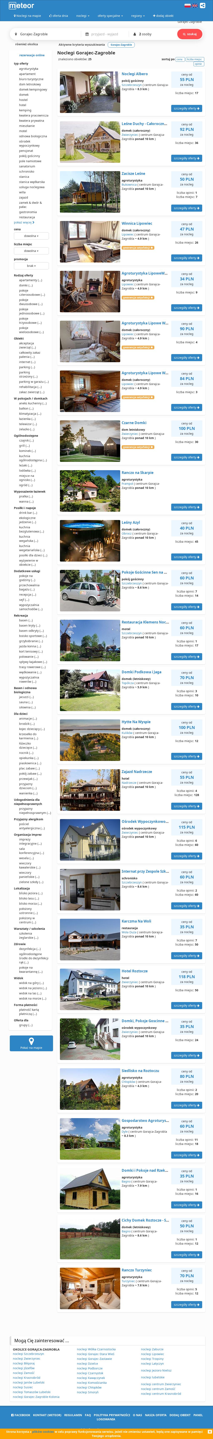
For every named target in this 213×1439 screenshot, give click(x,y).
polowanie (28, 657)
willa (22, 192)
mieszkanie (27, 126)
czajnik (26, 440)
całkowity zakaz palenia (29, 355)
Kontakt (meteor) (47, 1415)
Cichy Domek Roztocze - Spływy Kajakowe (158, 1220)
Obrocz (127, 533)
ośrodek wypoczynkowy (29, 143)
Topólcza (128, 683)
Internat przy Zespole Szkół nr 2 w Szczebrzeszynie (165, 871)
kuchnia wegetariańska (32, 548)
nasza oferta (156, 1415)
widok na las (30, 993)
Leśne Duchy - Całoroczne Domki (150, 123)
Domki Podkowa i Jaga (141, 672)
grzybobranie (31, 641)
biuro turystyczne (31, 79)
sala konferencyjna (31, 851)
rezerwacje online (32, 55)
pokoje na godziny (27, 578)
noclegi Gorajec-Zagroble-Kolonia (36, 1397)
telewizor (28, 424)
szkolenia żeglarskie (28, 935)
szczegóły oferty (185, 108)
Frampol (127, 484)
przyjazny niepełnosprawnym (34, 811)
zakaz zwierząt (31, 392)
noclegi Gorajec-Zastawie (94, 1359)
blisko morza (30, 903)
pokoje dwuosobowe (30, 302)
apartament (27, 74)
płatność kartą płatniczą (29, 1012)
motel (23, 131)
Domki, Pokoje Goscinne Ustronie (151, 1020)
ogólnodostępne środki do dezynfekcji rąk (33, 958)
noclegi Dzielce (87, 1363)
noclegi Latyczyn (152, 1363)
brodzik (27, 724)
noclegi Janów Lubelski (29, 1382)
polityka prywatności (112, 1415)
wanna (26, 501)
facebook (22, 1415)
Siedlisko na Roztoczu (140, 1070)
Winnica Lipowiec (137, 223)
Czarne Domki (134, 422)
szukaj (192, 34)
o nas (137, 1415)
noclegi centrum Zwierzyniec (161, 1384)
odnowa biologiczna (33, 136)
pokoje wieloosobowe (31, 330)
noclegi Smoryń (88, 1392)
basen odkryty (31, 631)
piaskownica (30, 763)
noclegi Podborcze (90, 1368)
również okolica (26, 44)
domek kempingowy (33, 89)
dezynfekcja (30, 949)
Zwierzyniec (130, 135)
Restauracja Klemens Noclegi (147, 622)
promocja (21, 259)
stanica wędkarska (32, 182)
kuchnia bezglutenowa (31, 529)
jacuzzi (26, 697)
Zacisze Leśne (133, 173)
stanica (24, 177)
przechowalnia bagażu (29, 587)
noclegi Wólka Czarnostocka (96, 1349)
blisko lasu (29, 898)
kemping (25, 110)
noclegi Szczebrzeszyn (28, 1354)
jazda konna (30, 646)
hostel (23, 100)
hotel (22, 105)
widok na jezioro (33, 988)
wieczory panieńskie (29, 875)
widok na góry (31, 983)
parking (27, 367)
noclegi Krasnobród (26, 1378)
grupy (25, 1025)
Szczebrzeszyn (132, 85)
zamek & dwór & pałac (30, 205)
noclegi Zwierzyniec (26, 1358)
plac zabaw (29, 768)
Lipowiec (128, 234)
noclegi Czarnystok (90, 1373)
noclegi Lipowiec (152, 1354)
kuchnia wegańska (28, 539)
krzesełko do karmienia (28, 736)
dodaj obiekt (180, 1415)
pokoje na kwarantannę (30, 969)
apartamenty (30, 280)
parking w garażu (34, 382)
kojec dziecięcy (32, 729)
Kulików (127, 733)
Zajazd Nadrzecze (137, 771)
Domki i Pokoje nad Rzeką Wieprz (151, 1170)
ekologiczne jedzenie (27, 520)
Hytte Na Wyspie (136, 721)
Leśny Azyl (131, 522)
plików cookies (43, 1432)
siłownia (27, 707)
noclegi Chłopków (89, 1387)
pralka (26, 496)
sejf (24, 600)
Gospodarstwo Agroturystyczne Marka (156, 1120)
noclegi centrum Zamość (158, 1389)
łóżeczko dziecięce (28, 745)
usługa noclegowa (32, 187)
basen (26, 620)
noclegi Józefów (24, 1368)
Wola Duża (129, 932)
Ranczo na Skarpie (138, 472)
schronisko (26, 171)
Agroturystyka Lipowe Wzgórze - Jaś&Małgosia (162, 323)
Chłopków (128, 1082)
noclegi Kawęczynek (91, 1378)
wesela (26, 858)
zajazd (23, 197)
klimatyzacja (30, 414)
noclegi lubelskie (153, 1377)
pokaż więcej (23, 222)
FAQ (88, 1415)
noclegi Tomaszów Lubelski (32, 1392)
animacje (28, 718)
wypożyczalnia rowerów (29, 679)
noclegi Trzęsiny (152, 1359)
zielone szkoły (31, 882)
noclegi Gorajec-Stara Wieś (95, 1354)
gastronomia (28, 212)
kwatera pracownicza (33, 115)
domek (23, 95)
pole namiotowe (30, 161)
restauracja (27, 217)
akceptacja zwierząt (27, 345)
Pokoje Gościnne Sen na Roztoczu (151, 572)
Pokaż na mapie (31, 1048)
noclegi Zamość (24, 1373)
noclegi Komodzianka (92, 1383)
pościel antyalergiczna (32, 826)
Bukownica (129, 184)
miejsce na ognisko (27, 478)
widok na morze (32, 998)
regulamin (73, 1415)
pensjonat (26, 151)
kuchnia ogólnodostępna (33, 458)
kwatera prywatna (31, 121)
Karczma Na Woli (136, 921)
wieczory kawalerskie (29, 865)
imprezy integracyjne (30, 841)
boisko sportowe (33, 636)
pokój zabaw (30, 773)
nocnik (26, 753)
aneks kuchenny (33, 403)
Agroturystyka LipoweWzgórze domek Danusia (163, 273)
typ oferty (21, 63)
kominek (27, 451)
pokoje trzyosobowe (30, 321)
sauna (26, 702)
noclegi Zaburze (152, 1349)
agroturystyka (28, 69)
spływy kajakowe (33, 662)
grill (24, 446)
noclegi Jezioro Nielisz (156, 1370)
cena (17, 229)
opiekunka (28, 758)
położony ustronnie (28, 911)
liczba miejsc (23, 244)
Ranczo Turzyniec (137, 1270)
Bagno (126, 1181)
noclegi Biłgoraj (24, 1363)
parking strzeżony (28, 374)
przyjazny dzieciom (28, 786)
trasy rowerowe (32, 667)
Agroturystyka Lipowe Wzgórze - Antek (156, 372)
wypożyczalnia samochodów (30, 607)
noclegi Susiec (23, 1387)
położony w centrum (27, 920)
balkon (26, 408)
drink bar (28, 513)
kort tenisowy (31, 651)
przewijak (28, 779)
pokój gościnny (29, 156)
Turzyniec (128, 1281)
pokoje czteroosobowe (32, 292)
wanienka (28, 793)
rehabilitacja (30, 387)
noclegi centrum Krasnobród (161, 1394)
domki (26, 285)
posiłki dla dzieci (33, 555)
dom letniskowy (30, 84)
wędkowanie (30, 672)
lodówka (27, 470)
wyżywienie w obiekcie (28, 562)
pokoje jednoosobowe (31, 311)
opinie (198, 64)
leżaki (25, 465)
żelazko (26, 429)
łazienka (27, 419)
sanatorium (27, 166)
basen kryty (29, 625)
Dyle (125, 1132)
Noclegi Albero (135, 73)
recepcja (27, 594)
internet (27, 362)
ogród (25, 485)
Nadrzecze (129, 783)
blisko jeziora (30, 893)
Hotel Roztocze (135, 971)
